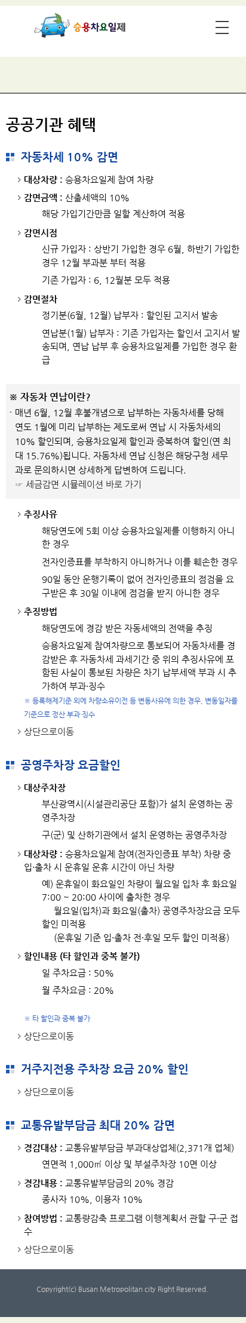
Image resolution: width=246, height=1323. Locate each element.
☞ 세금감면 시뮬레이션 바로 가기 (78, 484)
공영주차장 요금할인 (71, 765)
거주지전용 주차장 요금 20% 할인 (105, 1069)
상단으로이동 (49, 731)
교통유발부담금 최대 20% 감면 (98, 1125)
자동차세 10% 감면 (69, 157)
